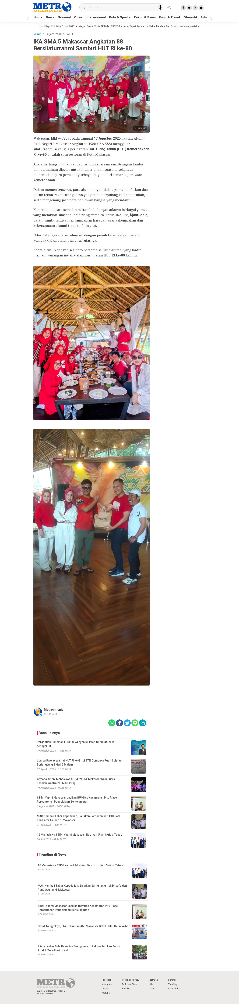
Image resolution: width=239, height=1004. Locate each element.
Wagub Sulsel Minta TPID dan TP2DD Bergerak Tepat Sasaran (84, 26)
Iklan (152, 984)
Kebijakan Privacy (130, 979)
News (50, 17)
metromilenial (54, 709)
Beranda (172, 979)
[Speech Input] (160, 7)
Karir (152, 988)
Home (37, 17)
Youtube (106, 993)
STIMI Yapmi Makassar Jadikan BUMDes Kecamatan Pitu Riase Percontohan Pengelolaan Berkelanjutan (78, 908)
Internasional (96, 17)
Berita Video (174, 988)
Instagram (107, 984)
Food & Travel (169, 17)
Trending (172, 984)
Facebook (106, 979)
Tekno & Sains (145, 17)
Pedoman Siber (129, 984)
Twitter (105, 988)
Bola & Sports (119, 17)
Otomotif (190, 17)
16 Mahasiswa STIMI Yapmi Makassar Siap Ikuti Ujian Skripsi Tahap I (81, 865)
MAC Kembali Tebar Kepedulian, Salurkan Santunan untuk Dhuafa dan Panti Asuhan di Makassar (82, 888)
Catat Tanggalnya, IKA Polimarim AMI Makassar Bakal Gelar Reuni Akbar (83, 926)
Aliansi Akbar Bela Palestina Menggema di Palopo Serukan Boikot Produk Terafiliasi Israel (79, 948)
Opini (78, 17)
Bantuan (154, 979)
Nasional (64, 17)
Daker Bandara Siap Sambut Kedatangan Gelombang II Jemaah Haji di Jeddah (163, 26)
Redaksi (126, 988)
